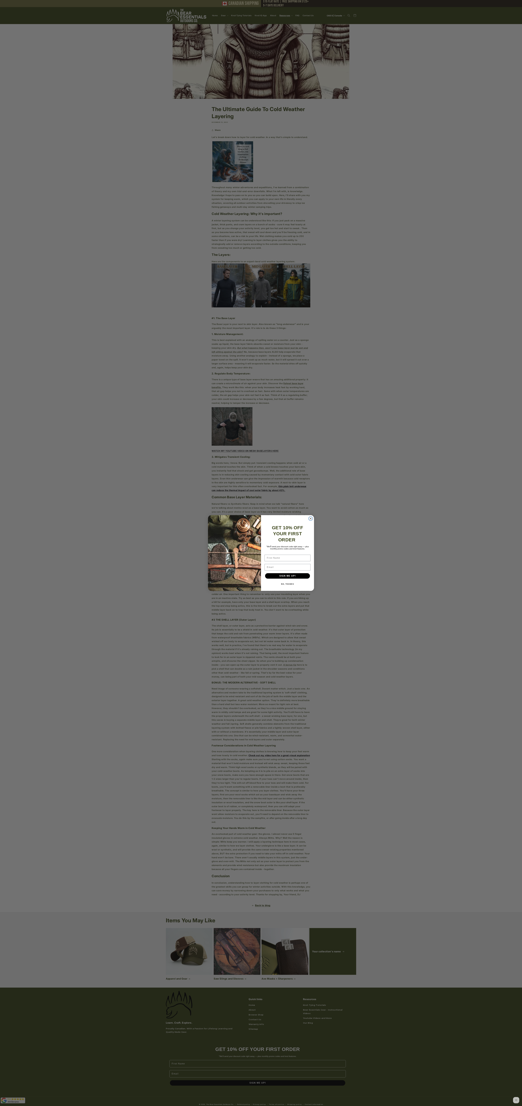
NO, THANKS (287, 584)
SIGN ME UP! (287, 576)
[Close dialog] (311, 518)
